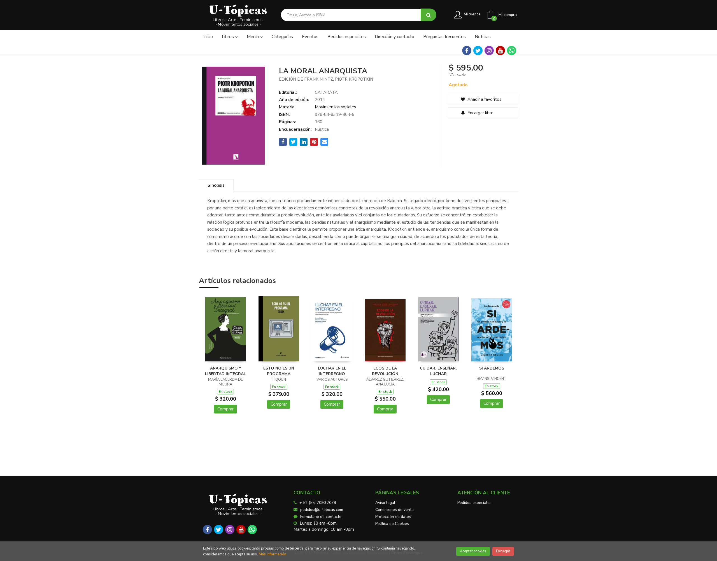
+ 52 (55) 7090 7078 (317, 502)
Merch (253, 37)
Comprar (225, 409)
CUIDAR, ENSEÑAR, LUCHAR (438, 371)
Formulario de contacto (320, 516)
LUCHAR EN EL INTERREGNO (332, 371)
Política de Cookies (392, 523)
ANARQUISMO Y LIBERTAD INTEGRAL (225, 371)
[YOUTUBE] (500, 50)
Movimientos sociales (335, 107)
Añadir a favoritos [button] (483, 99)
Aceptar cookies (473, 551)
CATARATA (326, 92)
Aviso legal (385, 502)
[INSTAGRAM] (489, 50)
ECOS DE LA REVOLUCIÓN (385, 371)
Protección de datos (393, 516)
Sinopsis (216, 185)
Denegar (503, 551)
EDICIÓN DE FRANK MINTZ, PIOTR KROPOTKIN (326, 79)
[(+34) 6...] (511, 50)
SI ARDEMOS (491, 368)
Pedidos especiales (474, 502)
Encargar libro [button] (479, 113)
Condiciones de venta (394, 509)
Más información (272, 554)
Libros (228, 37)
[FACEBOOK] (466, 50)
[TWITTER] (478, 50)
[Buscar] (428, 15)
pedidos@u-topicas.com (321, 509)
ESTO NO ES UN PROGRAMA (278, 371)
